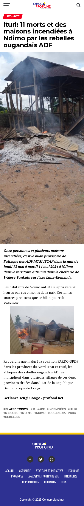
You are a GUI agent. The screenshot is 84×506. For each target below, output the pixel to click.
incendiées (57, 409)
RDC (73, 413)
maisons (11, 413)
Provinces (17, 476)
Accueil (9, 471)
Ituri (73, 409)
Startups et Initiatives (49, 471)
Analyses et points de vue (43, 476)
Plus (64, 482)
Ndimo (40, 413)
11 (34, 409)
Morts (27, 413)
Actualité (25, 471)
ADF (42, 409)
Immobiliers (70, 476)
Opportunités (30, 482)
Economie (73, 471)
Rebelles (12, 417)
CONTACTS (50, 482)
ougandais (57, 413)
